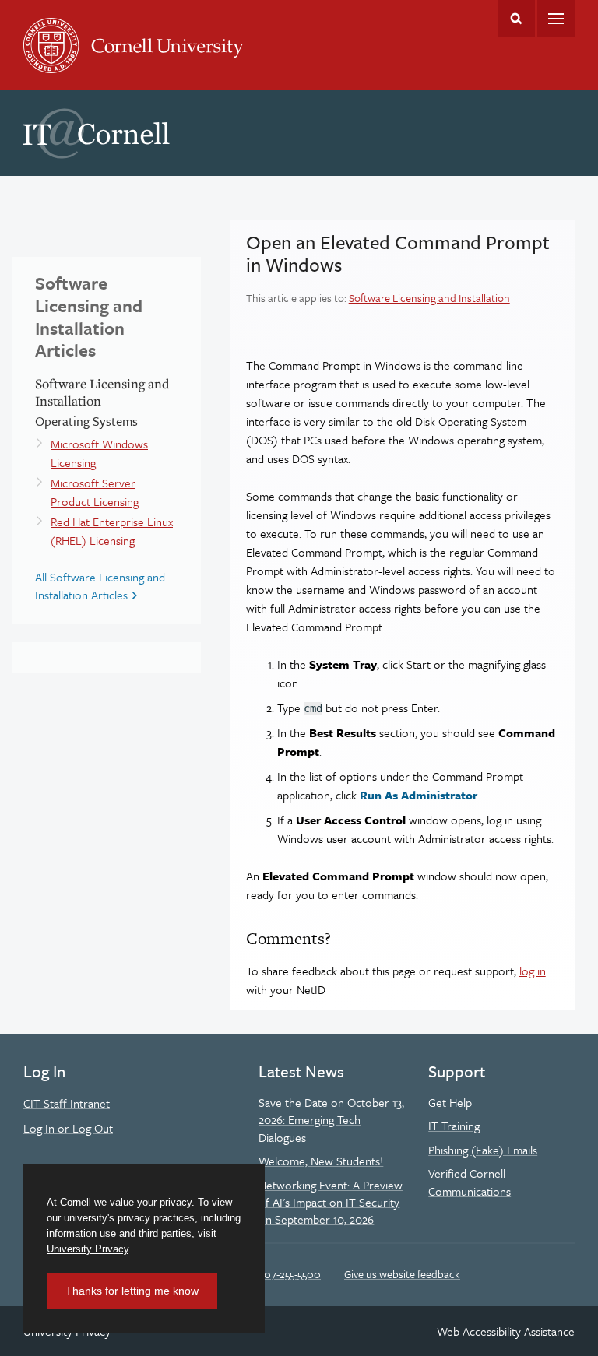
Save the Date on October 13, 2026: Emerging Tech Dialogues (331, 1120)
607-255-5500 (289, 1274)
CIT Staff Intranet (66, 1103)
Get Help (450, 1102)
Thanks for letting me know (132, 1290)
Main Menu (556, 18)
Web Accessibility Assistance (506, 1331)
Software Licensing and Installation (429, 298)
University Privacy (87, 1249)
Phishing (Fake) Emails (482, 1149)
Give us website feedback (402, 1274)
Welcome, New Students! (321, 1160)
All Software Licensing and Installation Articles (100, 585)
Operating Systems (86, 421)
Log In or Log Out (68, 1127)
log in (532, 970)
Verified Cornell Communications (469, 1182)
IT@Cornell (97, 134)
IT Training (454, 1125)
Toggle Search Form (516, 18)
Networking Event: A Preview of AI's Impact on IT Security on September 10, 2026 (331, 1202)
